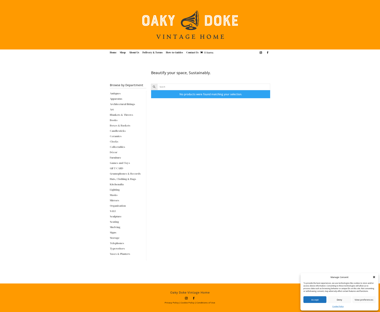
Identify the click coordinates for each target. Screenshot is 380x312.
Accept (315, 299)
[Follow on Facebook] (267, 52)
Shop (123, 52)
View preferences (364, 299)
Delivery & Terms (152, 52)
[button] (374, 277)
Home (113, 52)
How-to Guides (174, 52)
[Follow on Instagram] (260, 52)
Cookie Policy (338, 306)
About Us (134, 52)
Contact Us (192, 52)
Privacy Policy (172, 302)
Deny (339, 299)
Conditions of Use (206, 302)
